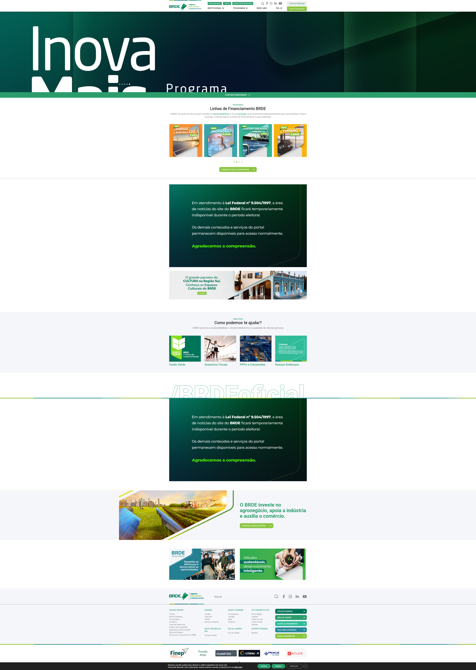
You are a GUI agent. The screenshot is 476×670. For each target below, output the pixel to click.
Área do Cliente (284, 618)
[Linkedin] (275, 3)
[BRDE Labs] (238, 285)
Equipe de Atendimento (243, 3)
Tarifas (227, 3)
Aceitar (264, 666)
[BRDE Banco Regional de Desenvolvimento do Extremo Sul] (185, 5)
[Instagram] (271, 3)
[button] (120, 84)
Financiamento (215, 3)
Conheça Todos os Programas (235, 170)
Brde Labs (262, 8)
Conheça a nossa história (254, 526)
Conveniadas (174, 619)
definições (238, 667)
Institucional (214, 8)
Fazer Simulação (297, 8)
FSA (277, 8)
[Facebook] (267, 3)
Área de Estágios (176, 632)
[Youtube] (280, 3)
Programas (239, 8)
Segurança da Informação (180, 630)
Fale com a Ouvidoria (286, 630)
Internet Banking (296, 3)
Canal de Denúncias (177, 624)
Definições (294, 666)
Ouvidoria (173, 622)
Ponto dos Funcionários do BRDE (182, 635)
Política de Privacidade (178, 627)
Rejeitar (278, 666)
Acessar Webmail (285, 611)
